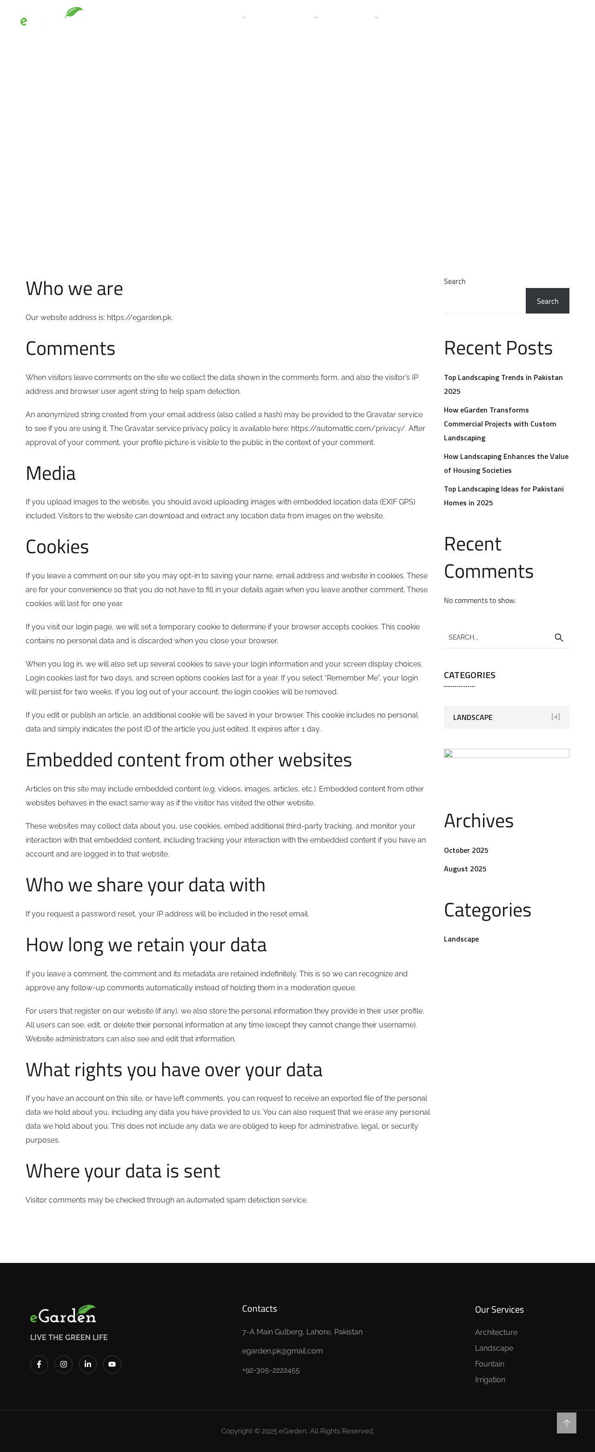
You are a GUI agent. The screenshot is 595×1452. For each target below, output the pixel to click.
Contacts (500, 17)
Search (455, 281)
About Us (157, 17)
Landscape (354, 17)
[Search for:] (506, 636)
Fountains (414, 17)
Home (115, 17)
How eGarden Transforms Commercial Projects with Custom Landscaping (500, 423)
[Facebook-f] (39, 1364)
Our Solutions (214, 17)
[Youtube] (112, 1364)
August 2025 (465, 868)
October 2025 (466, 850)
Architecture (287, 17)
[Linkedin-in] (88, 1364)
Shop (458, 17)
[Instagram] (63, 1364)
